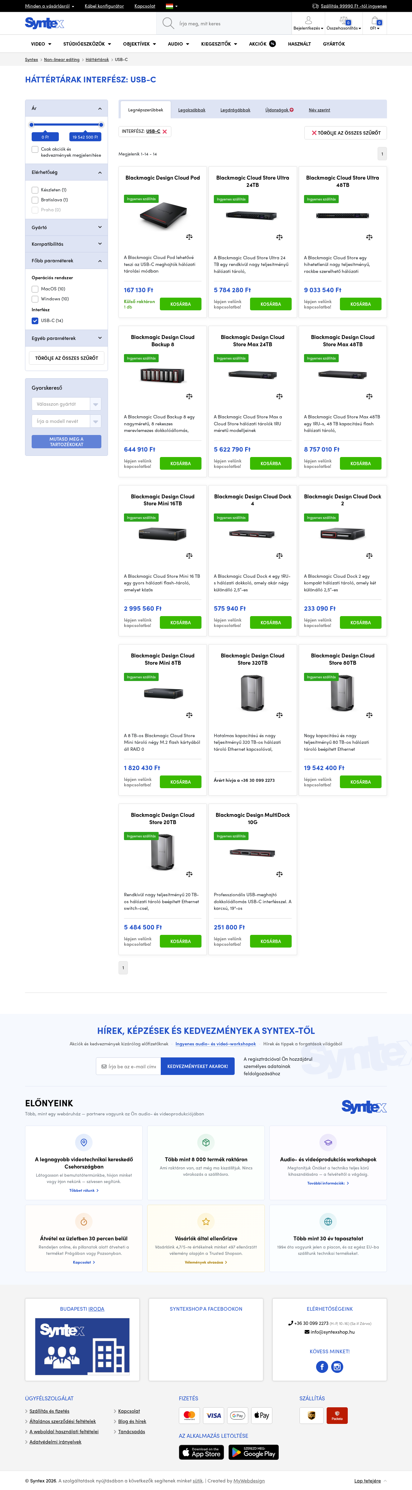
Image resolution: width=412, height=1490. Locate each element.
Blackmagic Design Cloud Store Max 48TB (343, 340)
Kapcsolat (145, 5)
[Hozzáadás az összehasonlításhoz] (189, 236)
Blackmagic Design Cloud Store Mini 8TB (163, 659)
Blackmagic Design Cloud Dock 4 (252, 500)
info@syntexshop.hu (333, 1331)
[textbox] (56, 404)
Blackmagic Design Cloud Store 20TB (163, 818)
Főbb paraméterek (52, 260)
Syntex (31, 59)
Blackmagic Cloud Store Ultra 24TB (252, 181)
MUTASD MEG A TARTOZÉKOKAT (66, 442)
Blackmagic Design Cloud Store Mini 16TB (163, 500)
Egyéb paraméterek (54, 337)
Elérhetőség (45, 171)
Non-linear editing (62, 59)
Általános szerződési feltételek (63, 1421)
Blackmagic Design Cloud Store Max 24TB (252, 340)
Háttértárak (97, 59)
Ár (34, 107)
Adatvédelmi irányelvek (55, 1441)
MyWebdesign (249, 1480)
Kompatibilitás (47, 243)
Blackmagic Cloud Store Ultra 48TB (342, 181)
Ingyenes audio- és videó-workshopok (216, 1043)
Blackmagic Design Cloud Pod (162, 177)
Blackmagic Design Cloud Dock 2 (342, 500)
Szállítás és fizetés (49, 1410)
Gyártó (39, 227)
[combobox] (66, 404)
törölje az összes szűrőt (66, 358)
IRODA (96, 1308)
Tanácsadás (131, 1431)
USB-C (153, 131)
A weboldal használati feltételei (64, 1431)
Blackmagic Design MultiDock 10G (253, 818)
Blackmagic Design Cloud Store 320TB (252, 659)
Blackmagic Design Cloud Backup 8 (163, 340)
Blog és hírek (132, 1421)
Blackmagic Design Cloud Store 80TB (343, 659)
